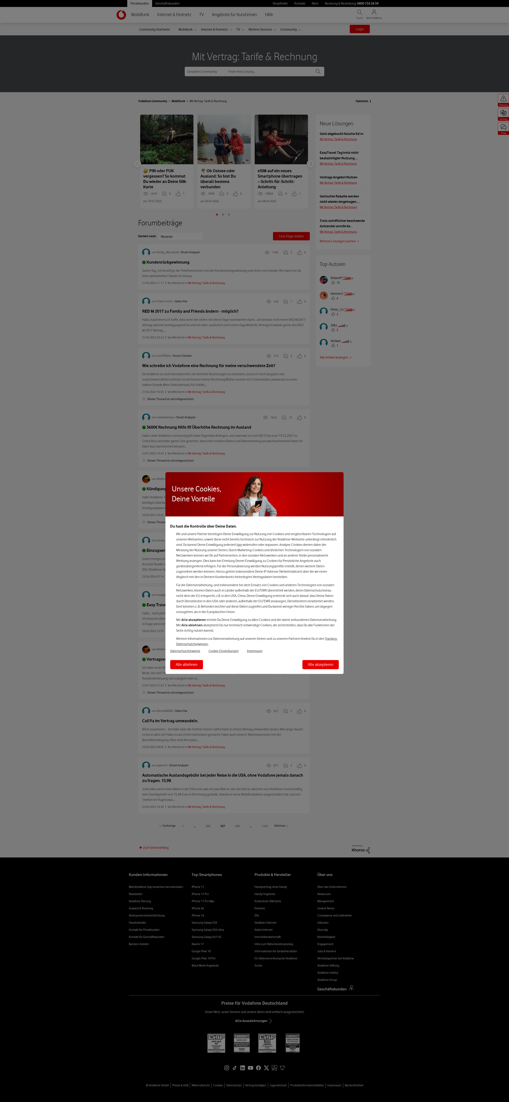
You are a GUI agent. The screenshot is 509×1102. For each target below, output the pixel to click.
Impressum (254, 651)
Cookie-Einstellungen (224, 651)
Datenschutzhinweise (185, 651)
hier (239, 545)
